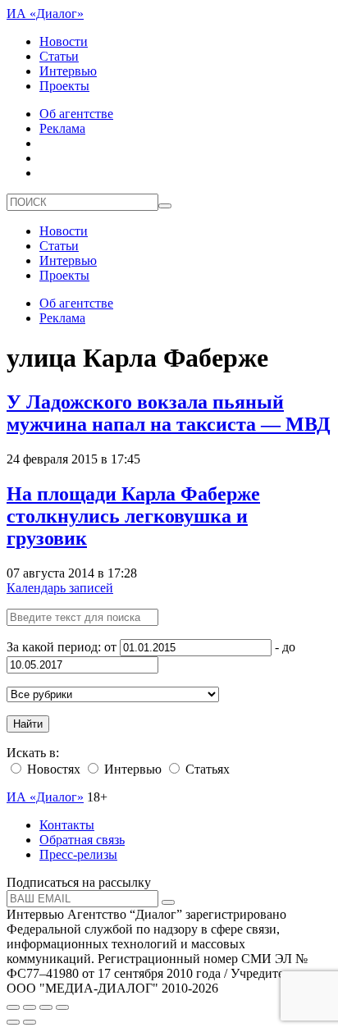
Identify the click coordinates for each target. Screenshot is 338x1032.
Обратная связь (82, 840)
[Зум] (62, 1007)
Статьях (206, 769)
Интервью (68, 71)
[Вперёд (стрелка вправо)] (29, 1022)
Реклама (62, 128)
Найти (28, 724)
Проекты (64, 86)
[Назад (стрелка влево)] (13, 1022)
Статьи (59, 56)
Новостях (52, 769)
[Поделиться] (29, 1007)
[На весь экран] (46, 1007)
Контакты (66, 825)
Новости (63, 41)
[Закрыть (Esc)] (13, 1007)
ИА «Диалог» (45, 14)
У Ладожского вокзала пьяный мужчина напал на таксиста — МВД (169, 413)
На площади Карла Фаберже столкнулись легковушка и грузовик (133, 516)
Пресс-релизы (78, 854)
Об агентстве (76, 114)
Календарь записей (60, 588)
